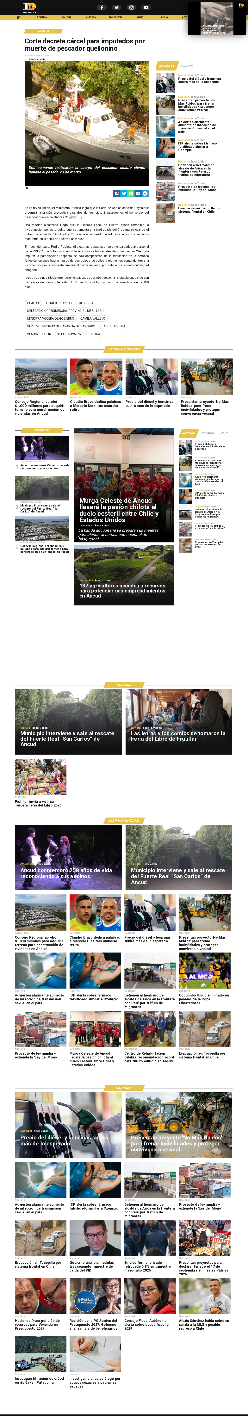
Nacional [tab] (189, 433)
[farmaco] (165, 157)
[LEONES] (150, 1046)
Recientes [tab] (167, 65)
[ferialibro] (40, 794)
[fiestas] (205, 1255)
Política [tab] (207, 433)
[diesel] (165, 93)
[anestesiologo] (95, 1371)
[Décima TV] (18, 19)
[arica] (165, 179)
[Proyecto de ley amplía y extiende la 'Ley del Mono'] (165, 201)
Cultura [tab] (187, 65)
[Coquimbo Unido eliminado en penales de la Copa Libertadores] (205, 988)
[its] (165, 136)
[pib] (95, 1255)
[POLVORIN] (42, 500)
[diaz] (96, 394)
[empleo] (150, 1255)
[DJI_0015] (41, 394)
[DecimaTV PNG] (29, 14)
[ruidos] (165, 114)
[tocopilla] (165, 222)
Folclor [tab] (226, 433)
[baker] (40, 1371)
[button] (33, 303)
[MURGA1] (95, 1046)
